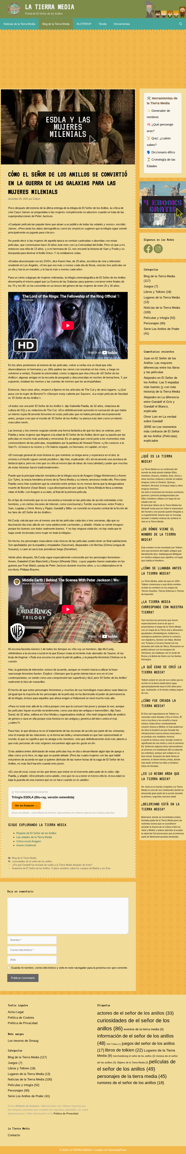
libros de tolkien (124, 1050)
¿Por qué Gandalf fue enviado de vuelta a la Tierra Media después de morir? (52, 865)
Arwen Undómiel (26, 845)
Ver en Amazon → (26, 805)
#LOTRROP (84, 23)
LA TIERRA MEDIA (49, 7)
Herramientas (122, 23)
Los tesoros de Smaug (23, 1040)
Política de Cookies (21, 1017)
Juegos (148, 286)
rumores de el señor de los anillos (130, 1082)
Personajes (151, 323)
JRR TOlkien (113, 1044)
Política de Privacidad (22, 1023)
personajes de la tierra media (132, 1076)
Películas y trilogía (156, 318)
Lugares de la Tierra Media (162, 297)
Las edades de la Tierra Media (34, 837)
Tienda (102, 23)
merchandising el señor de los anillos (134, 1056)
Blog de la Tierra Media (55, 23)
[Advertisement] (93, 57)
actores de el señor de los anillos (135, 1013)
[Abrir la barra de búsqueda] (180, 24)
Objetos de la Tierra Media (132, 1062)
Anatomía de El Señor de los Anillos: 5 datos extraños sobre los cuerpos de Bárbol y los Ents (61, 868)
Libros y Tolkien (154, 292)
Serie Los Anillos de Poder (161, 329)
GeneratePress (117, 1149)
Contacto (14, 1135)
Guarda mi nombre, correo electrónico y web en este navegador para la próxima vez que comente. (69, 967)
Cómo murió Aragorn (28, 841)
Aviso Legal (16, 1012)
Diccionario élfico (163, 152)
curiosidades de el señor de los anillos (32, 861)
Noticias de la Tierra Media (19, 23)
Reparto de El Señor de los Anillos (36, 833)
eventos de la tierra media (144, 1029)
